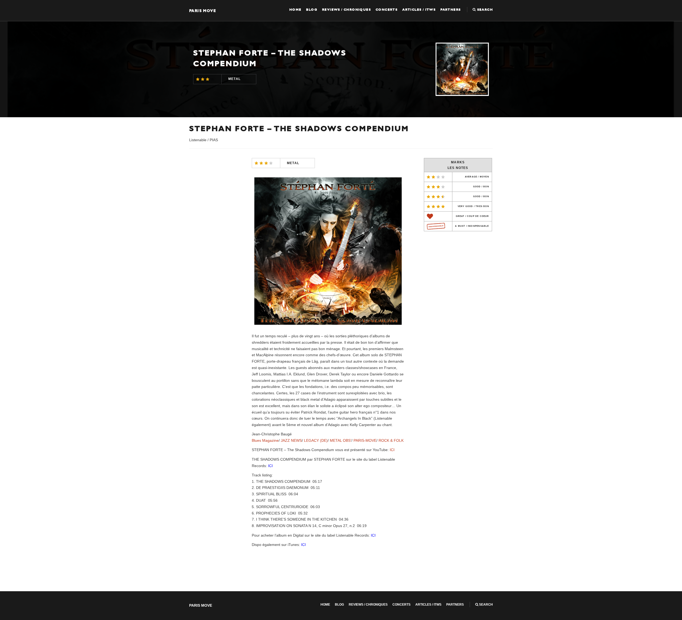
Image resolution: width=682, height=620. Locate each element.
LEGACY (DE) (316, 440)
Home (295, 9)
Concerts (386, 9)
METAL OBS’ (340, 440)
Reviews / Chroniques (346, 9)
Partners (450, 9)
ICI (392, 450)
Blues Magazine (265, 440)
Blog (311, 9)
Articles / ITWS (419, 9)
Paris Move (202, 10)
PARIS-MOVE (365, 440)
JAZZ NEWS (291, 440)
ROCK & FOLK (391, 440)
